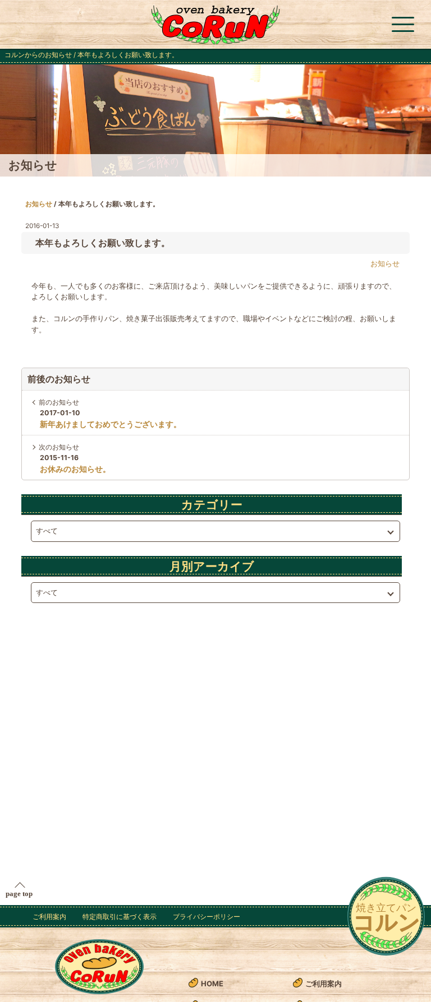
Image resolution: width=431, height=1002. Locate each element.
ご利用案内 (49, 916)
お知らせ (38, 204)
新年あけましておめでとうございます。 (110, 424)
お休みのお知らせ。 (75, 469)
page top (19, 893)
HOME (212, 983)
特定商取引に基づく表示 (119, 916)
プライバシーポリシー (206, 916)
